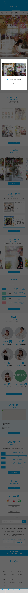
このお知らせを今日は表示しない (15, 79)
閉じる (14, 83)
